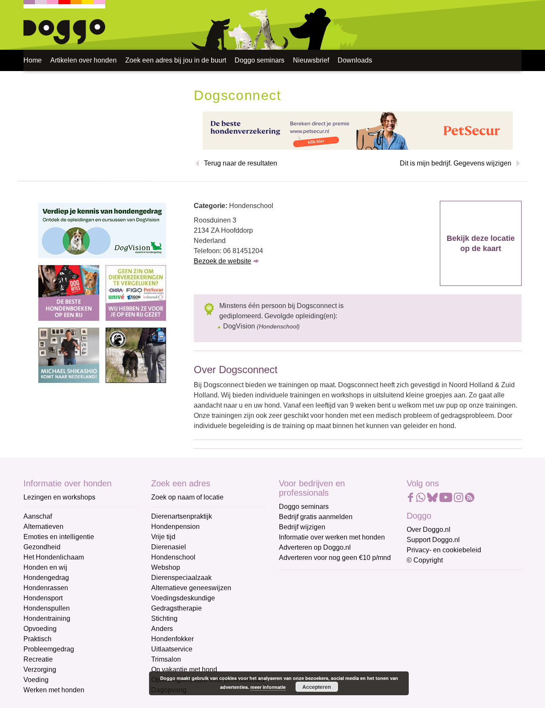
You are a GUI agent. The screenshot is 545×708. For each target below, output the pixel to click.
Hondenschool (173, 557)
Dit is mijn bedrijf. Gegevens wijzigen (455, 163)
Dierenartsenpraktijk (181, 516)
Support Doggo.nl (433, 539)
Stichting (164, 618)
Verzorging (39, 669)
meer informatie (268, 687)
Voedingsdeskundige (183, 598)
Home (32, 60)
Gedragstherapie (176, 608)
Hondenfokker (172, 638)
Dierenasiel (168, 547)
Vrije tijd (163, 536)
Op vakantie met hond (184, 669)
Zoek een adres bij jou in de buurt (175, 60)
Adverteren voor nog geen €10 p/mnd (335, 557)
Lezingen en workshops (59, 497)
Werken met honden (53, 690)
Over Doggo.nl (428, 529)
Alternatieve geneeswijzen (191, 587)
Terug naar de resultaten (240, 163)
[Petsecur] (358, 130)
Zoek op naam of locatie (187, 497)
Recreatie (38, 659)
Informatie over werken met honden (332, 537)
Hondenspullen (46, 608)
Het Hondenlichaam (53, 557)
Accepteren (316, 687)
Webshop (165, 567)
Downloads (355, 60)
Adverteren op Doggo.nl (315, 547)
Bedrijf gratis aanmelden (316, 516)
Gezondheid (41, 547)
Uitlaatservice (171, 649)
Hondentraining (46, 618)
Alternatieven (43, 526)
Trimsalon (166, 659)
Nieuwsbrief (311, 60)
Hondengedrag (46, 577)
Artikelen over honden (83, 60)
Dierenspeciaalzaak (181, 577)
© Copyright (425, 560)
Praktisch (37, 638)
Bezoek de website (222, 261)
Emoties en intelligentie (58, 536)
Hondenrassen (45, 587)
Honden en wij (45, 567)
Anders (162, 628)
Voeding (36, 679)
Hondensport (43, 598)
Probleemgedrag (48, 649)
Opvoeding (40, 628)
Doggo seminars (259, 60)
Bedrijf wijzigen (302, 527)
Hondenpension (175, 526)
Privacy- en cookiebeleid (444, 550)
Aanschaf (37, 516)
